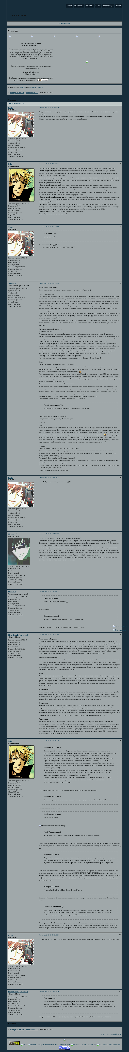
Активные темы (64, 23)
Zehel (10, 164)
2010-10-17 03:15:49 (52, 991)
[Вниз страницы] (119, 630)
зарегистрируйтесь (36, 87)
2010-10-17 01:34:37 (52, 477)
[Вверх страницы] (120, 626)
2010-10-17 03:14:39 (52, 935)
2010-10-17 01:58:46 (52, 534)
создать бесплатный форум (111, 1034)
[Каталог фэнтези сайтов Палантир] (24, 1044)
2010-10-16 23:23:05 (52, 164)
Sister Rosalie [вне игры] (18, 635)
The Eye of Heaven (17, 93)
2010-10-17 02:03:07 (52, 591)
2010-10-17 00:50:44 (52, 283)
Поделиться (42, 107)
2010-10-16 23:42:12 (52, 226)
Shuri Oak (12, 283)
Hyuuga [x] (12, 534)
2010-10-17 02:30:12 (52, 634)
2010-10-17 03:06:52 (52, 741)
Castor (10, 108)
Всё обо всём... (32, 93)
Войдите (23, 87)
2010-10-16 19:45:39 (52, 107)
